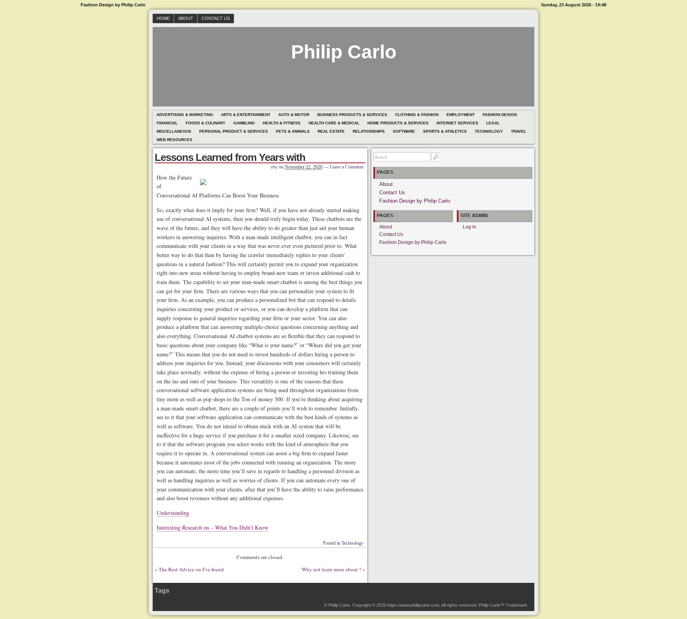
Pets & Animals (293, 131)
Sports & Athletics (445, 131)
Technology (489, 131)
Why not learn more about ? (331, 569)
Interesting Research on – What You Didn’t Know (212, 527)
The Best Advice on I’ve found (191, 569)
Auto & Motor (293, 114)
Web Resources (174, 139)
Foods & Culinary (205, 123)
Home (163, 18)
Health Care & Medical (334, 123)
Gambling (244, 123)
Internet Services (457, 123)
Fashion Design (500, 114)
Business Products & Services (352, 114)
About (185, 18)
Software (404, 131)
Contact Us (216, 18)
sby (274, 167)
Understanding (173, 512)
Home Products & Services (398, 123)
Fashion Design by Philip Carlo (414, 201)
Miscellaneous (174, 131)
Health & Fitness (282, 123)
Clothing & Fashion (417, 114)
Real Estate (331, 131)
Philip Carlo (343, 51)
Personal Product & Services (233, 131)
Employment (460, 114)
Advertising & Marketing (185, 114)
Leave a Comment (346, 167)
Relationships (369, 131)
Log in (469, 227)
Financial (167, 123)
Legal (493, 123)
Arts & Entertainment (245, 114)
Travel (518, 131)
